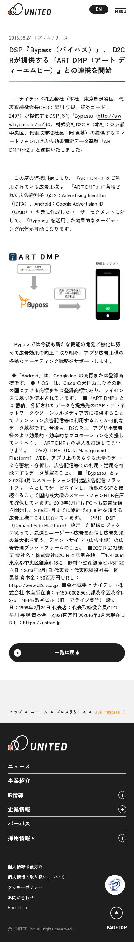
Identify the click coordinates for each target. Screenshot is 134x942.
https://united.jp (42, 622)
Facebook (18, 907)
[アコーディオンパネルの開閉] (122, 795)
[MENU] (120, 10)
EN (99, 9)
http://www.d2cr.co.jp (33, 585)
